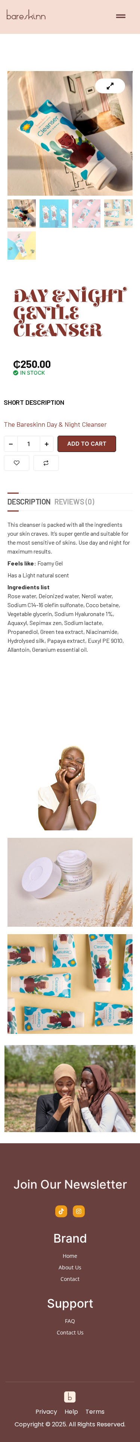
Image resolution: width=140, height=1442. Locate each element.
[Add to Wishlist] (16, 463)
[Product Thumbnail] (110, 85)
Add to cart (86, 443)
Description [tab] (29, 501)
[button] (120, 17)
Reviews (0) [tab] (74, 501)
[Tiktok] (61, 1211)
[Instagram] (79, 1211)
